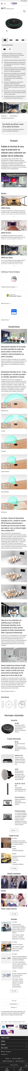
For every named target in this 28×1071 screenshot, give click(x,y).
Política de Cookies (19, 1061)
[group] (5, 40)
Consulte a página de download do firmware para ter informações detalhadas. (13, 130)
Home (2, 1021)
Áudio (6, 1021)
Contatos (7, 1058)
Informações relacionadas (7, 118)
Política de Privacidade (7, 1061)
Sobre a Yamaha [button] (4, 1048)
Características (13, 116)
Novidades (3, 1041)
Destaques (3, 116)
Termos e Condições (16, 1058)
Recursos (13, 1007)
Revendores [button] (3, 1044)
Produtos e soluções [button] (5, 1038)
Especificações (13, 1004)
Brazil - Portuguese (7, 1051)
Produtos (10, 1021)
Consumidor (3, 1054)
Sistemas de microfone (17, 1021)
